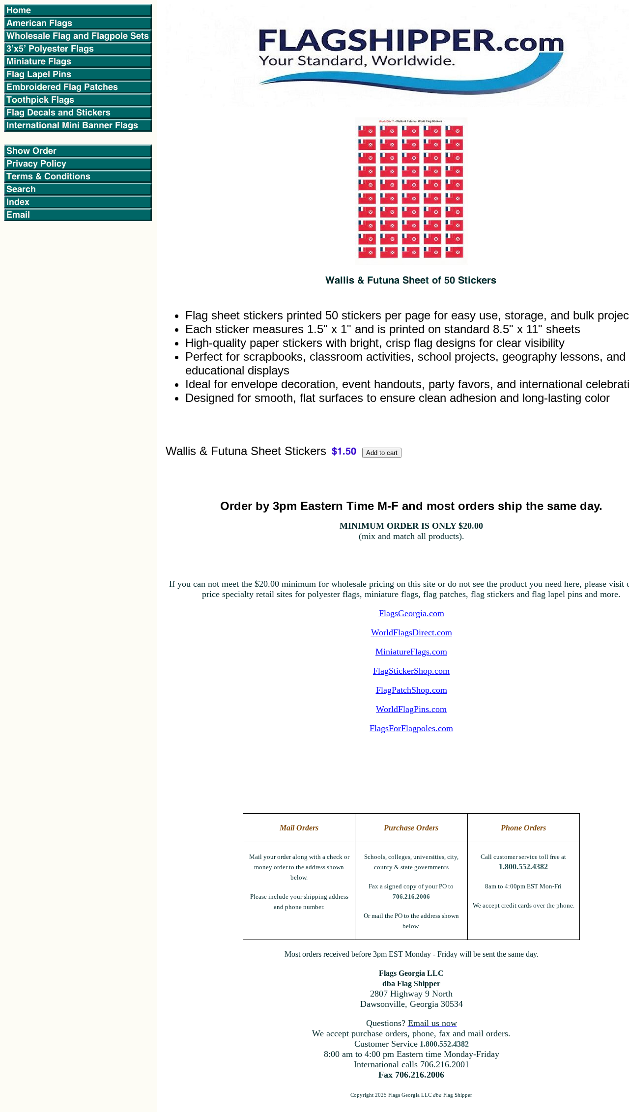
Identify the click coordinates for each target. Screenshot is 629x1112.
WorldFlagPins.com (411, 709)
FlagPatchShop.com (411, 690)
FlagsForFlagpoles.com (411, 728)
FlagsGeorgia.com (411, 613)
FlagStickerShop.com (411, 671)
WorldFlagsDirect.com (411, 632)
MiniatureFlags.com (411, 651)
